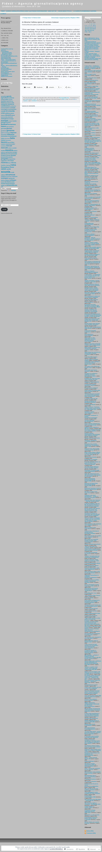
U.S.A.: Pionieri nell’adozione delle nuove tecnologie (92, 424)
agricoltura (5, 98)
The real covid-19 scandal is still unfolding (92, 201)
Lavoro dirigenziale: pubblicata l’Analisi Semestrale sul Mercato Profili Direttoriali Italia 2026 (93, 662)
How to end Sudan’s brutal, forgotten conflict (92, 585)
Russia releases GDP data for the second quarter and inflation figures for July (92, 509)
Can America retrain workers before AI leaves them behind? (93, 746)
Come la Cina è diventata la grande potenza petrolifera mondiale (92, 532)
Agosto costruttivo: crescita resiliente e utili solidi (92, 281)
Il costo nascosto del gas (91, 608)
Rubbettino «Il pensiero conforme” (90, 214)
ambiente (11, 98)
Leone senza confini (90, 135)
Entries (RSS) (90, 831)
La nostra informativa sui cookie (59, 849)
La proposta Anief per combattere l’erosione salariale (93, 104)
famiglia (14, 121)
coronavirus (12, 109)
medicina (3, 145)
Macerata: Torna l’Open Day (92, 226)
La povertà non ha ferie (91, 610)
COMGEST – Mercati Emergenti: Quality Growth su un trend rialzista (92, 239)
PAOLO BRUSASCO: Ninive (92, 38)
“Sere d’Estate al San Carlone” (93, 595)
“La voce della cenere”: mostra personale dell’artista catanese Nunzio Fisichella (93, 732)
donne (13, 115)
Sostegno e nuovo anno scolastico (89, 412)
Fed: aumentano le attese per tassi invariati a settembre (92, 296)
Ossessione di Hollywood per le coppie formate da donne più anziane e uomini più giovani (93, 315)
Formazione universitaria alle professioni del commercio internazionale (92, 93)
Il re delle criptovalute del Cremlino (90, 83)
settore (3, 175)
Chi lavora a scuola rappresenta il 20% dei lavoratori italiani (90, 765)
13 (87, 27)
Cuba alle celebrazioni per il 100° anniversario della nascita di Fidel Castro (92, 475)
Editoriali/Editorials (6, 58)
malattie (3, 144)
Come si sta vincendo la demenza (90, 331)
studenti (7, 180)
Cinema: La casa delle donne (92, 137)
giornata (3, 128)
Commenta (71, 127)
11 (95, 25)
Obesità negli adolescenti (91, 718)
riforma (13, 162)
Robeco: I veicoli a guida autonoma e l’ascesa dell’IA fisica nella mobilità (92, 243)
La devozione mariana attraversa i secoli (90, 385)
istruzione (7, 138)
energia (11, 118)
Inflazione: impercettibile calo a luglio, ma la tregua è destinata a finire (93, 750)
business (8, 102)
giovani (9, 128)
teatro (2, 182)
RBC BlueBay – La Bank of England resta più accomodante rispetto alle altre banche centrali (93, 656)
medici (13, 144)
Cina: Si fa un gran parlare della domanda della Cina (93, 696)
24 (93, 28)
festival (4, 124)
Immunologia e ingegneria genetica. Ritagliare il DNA (65, 17)
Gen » (90, 31)
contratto (12, 107)
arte (6, 99)
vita (2, 186)
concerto (4, 104)
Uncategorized (5, 72)
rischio (3, 165)
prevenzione (5, 157)
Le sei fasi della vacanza (91, 356)
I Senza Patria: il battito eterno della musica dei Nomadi (92, 549)
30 (91, 30)
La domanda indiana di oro (92, 153)
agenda (8, 96)
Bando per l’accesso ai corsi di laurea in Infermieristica (93, 488)
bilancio (3, 102)
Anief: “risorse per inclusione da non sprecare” (92, 769)
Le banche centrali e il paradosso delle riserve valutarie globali (91, 651)
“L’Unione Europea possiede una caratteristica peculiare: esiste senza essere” (92, 395)
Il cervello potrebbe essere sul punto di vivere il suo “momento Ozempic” (92, 463)
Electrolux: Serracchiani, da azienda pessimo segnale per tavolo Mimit (92, 267)
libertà (9, 142)
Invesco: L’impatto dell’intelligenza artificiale (91, 271)
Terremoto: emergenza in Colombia (90, 441)
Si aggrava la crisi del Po (91, 615)
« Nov (86, 31)
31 (93, 30)
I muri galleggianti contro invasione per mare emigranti (92, 793)
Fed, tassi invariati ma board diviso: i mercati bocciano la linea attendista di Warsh (92, 692)
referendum (10, 160)
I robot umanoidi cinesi (91, 53)
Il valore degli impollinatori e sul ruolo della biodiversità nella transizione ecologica (92, 714)
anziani (3, 99)
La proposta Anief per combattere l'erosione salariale (93, 42)
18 (95, 27)
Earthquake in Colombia (91, 459)
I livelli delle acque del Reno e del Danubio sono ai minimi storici (92, 363)
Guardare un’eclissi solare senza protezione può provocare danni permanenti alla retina (92, 623)
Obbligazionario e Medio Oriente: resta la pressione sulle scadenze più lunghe (91, 289)
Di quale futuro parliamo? (91, 387)
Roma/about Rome (7, 53)
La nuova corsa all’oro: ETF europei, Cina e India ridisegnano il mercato (92, 159)
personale (14, 154)
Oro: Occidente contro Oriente (93, 155)
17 (93, 27)
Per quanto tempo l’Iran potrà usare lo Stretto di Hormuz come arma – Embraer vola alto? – (92, 677)
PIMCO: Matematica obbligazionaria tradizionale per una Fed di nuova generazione (92, 704)
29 (90, 30)
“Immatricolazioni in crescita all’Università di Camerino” (92, 89)
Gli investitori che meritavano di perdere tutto (92, 634)
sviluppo (13, 180)
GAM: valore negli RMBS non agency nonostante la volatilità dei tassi (93, 163)
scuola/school (4, 70)
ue (5, 185)
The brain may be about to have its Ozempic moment (91, 45)
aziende (10, 99)
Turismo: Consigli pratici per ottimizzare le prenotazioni (92, 556)
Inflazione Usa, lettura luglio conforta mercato (92, 449)
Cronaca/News (5, 51)
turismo (12, 183)
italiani (3, 140)
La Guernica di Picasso (91, 211)
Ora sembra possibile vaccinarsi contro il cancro (91, 112)
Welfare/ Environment (6, 76)
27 (87, 30)
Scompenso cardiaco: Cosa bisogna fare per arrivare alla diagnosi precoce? (92, 124)
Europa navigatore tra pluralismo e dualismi (90, 401)
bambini (3, 101)
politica (3, 155)
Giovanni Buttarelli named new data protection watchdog (93, 59)
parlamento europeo (11, 152)
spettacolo (12, 178)
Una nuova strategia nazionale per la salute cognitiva (93, 430)
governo (10, 130)
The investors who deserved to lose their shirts (93, 638)
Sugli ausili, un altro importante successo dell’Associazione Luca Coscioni (90, 339)
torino (12, 182)
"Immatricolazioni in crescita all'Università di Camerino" (92, 47)
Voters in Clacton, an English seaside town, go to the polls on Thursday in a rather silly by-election (92, 519)
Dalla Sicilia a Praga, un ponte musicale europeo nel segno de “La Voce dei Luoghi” (93, 141)
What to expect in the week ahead (90, 75)
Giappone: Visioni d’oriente (92, 382)
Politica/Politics (5, 68)
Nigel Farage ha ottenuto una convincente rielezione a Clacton (92, 348)
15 (90, 27)
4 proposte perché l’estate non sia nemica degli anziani (93, 605)
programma (12, 159)
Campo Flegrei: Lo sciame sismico (89, 807)
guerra (3, 132)
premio (13, 155)
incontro (4, 134)
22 (90, 28)
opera (34, 99)
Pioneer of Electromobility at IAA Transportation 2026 (92, 255)
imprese (13, 132)
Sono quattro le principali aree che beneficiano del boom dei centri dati (92, 262)
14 (88, 27)
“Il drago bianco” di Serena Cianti (32, 17)
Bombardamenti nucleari (91, 684)
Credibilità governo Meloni (91, 565)
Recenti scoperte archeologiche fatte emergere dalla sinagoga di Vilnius (92, 434)
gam (7, 126)
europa (4, 120)
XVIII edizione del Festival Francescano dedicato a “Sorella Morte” (91, 589)
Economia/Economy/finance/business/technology (9, 56)
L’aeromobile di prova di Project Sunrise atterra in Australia (91, 818)
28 (88, 30)
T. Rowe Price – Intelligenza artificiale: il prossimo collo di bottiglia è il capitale (92, 56)
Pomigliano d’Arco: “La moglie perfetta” (91, 208)
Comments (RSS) (91, 833)
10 (93, 25)
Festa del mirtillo (89, 597)
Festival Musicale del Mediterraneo (89, 224)
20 (87, 28)
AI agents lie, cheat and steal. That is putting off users (92, 379)
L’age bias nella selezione (91, 299)
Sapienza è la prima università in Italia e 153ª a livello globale (92, 344)
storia (2, 180)
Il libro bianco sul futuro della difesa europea (92, 391)
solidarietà (14, 176)
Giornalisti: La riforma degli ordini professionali (92, 471)
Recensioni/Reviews (6, 69)
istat (2, 138)
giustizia (3, 130)
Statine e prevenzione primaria (93, 544)
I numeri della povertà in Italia (92, 613)
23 (91, 28)
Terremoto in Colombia (91, 457)
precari (8, 155)
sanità (8, 169)
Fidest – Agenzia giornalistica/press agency (42, 3)
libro (12, 142)
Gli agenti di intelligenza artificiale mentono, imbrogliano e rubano (91, 375)
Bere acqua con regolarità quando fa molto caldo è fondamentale (91, 540)
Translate (13, 190)
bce (12, 101)
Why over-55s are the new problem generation (91, 789)
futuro (3, 126)
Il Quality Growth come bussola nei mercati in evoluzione (91, 230)
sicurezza (10, 174)
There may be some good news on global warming (93, 187)
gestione (11, 126)
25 (95, 28)
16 (91, 27)
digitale (3, 115)
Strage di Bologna (89, 761)
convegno (4, 109)
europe (10, 121)
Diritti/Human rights (6, 54)
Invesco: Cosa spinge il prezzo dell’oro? (91, 700)
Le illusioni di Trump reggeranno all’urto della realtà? (90, 811)
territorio (8, 182)
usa (15, 185)
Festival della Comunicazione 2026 (90, 796)
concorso (10, 104)
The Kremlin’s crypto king (91, 86)
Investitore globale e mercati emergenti (90, 234)
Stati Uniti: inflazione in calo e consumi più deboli (92, 293)
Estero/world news (7, 52)
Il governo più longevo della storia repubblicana (92, 568)
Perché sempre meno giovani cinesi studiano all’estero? (92, 324)
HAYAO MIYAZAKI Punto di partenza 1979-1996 (92, 721)
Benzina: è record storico (91, 217)
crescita (11, 111)
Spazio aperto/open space (8, 71)
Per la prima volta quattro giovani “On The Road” (91, 97)
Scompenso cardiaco (90, 132)
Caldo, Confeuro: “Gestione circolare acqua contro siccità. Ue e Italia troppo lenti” (92, 408)
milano (10, 148)
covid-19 (4, 111)
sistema (3, 176)
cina (12, 102)
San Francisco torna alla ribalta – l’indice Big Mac (93, 800)
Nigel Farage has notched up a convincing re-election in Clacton (93, 353)
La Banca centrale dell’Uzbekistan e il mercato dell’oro (89, 149)
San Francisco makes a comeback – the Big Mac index (93, 803)
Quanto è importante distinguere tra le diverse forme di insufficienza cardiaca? (93, 119)
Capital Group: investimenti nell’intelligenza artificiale (92, 251)
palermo (3, 152)
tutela (2, 185)
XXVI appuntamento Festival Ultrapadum (90, 728)
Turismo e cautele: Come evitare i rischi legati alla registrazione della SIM (91, 668)
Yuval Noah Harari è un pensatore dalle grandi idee (92, 168)
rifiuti (9, 162)
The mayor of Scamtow (91, 781)
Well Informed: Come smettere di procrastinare (93, 772)
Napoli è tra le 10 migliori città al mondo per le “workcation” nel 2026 (92, 673)
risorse (8, 165)
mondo (3, 150)
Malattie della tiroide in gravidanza (90, 725)
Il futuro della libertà (90, 404)
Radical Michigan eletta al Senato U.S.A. (91, 641)
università (10, 185)
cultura (7, 113)
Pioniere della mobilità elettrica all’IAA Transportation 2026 (93, 248)
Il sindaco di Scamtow (90, 779)
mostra (9, 150)
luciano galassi (29, 99)
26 (85, 30)
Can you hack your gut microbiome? (89, 420)
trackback (34, 100)
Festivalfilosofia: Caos (90, 593)
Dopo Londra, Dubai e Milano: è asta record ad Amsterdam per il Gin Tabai (92, 453)
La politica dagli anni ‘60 (91, 398)
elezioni (10, 117)
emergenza (5, 118)
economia (4, 117)
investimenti (12, 136)
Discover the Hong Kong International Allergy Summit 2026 (91, 484)
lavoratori (8, 140)
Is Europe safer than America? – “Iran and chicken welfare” (92, 500)
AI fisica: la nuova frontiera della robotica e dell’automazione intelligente (92, 630)
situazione (9, 176)
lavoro (4, 142)
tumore (7, 183)
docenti (8, 115)
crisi (3, 113)
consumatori (5, 107)
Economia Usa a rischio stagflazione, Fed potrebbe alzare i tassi (92, 445)
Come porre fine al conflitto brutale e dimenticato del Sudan (92, 581)
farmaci (8, 122)
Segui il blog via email (8, 193)
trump (3, 183)
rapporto (4, 160)
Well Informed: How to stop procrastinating (90, 776)
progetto (4, 159)
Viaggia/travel (4, 75)
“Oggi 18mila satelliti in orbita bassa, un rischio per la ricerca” (92, 619)
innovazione (4, 136)
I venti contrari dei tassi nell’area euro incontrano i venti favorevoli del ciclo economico (91, 646)
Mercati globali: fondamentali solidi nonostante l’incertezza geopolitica (92, 710)
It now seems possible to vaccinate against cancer (91, 115)
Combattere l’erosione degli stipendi (90, 108)
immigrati (7, 132)
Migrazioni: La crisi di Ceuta (92, 814)
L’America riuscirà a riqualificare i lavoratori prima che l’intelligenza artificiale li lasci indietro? (92, 741)
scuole (12, 172)
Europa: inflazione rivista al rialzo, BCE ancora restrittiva (92, 285)
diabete (12, 113)
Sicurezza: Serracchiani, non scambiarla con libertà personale (92, 754)
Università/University (6, 74)
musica (15, 150)
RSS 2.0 (64, 99)
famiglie (3, 122)
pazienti (8, 154)
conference (5, 106)
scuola (5, 171)
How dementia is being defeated (89, 335)
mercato (4, 148)
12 (85, 27)
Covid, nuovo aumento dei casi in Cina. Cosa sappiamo (93, 688)
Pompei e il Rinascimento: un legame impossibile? (92, 205)
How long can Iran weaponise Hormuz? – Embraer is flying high (92, 681)
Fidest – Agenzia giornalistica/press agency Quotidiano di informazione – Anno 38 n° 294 (28, 11)
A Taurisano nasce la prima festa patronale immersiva (92, 737)
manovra (8, 144)
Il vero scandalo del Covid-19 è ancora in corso (93, 197)
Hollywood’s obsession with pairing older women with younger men (92, 320)
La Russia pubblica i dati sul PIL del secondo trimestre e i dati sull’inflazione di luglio (92, 505)
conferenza (13, 106)
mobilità (14, 148)
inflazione (10, 134)
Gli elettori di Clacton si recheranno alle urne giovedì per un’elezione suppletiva (92, 514)
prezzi (11, 157)
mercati (9, 146)
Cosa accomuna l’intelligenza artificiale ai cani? (92, 190)
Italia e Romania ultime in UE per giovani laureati (92, 572)
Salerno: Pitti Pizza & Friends (92, 438)
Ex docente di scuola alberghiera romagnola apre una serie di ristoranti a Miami (92, 305)
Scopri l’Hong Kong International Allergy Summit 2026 (90, 480)
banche (9, 101)
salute (3, 169)
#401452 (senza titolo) (65, 11)
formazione (12, 124)
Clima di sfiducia (89, 302)
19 (85, 28)
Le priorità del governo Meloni (92, 563)
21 (88, 28)
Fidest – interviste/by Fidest (8, 59)
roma (13, 165)
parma (3, 154)
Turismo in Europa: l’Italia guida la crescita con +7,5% (92, 560)
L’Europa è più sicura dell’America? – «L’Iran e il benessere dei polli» (91, 496)
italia (12, 138)
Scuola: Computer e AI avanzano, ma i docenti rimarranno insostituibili (91, 310)
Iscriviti (4, 209)
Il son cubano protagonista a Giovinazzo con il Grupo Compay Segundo (92, 601)
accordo (3, 96)
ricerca (4, 162)
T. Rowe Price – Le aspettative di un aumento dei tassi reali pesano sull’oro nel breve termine (92, 276)
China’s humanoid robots (91, 80)
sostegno (4, 178)
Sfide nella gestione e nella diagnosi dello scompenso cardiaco (92, 129)
